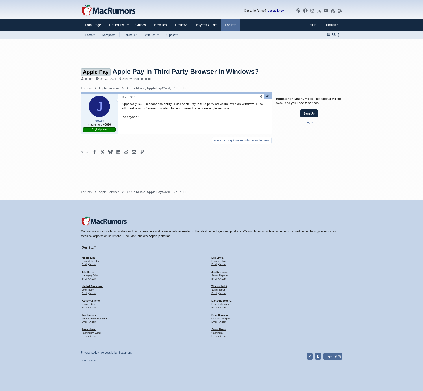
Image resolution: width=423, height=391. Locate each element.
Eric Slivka (217, 257)
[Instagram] (312, 10)
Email (84, 264)
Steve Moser (89, 329)
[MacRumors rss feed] (333, 10)
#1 (267, 96)
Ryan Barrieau (220, 315)
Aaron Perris (219, 329)
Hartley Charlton (91, 300)
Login (309, 122)
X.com (92, 264)
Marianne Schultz (222, 300)
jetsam (89, 78)
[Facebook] (305, 10)
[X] (319, 10)
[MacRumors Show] (298, 10)
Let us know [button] (276, 10)
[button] (114, 25)
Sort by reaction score (136, 78)
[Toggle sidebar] (339, 35)
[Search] (334, 35)
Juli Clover (88, 272)
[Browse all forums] (328, 35)
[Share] (260, 96)
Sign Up (309, 113)
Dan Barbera (89, 315)
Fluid (83, 360)
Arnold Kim (88, 257)
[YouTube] (326, 10)
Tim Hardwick (219, 286)
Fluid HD (92, 360)
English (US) (333, 356)
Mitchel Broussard (92, 286)
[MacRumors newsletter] (340, 10)
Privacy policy (90, 352)
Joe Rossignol (220, 272)
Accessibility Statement (116, 352)
